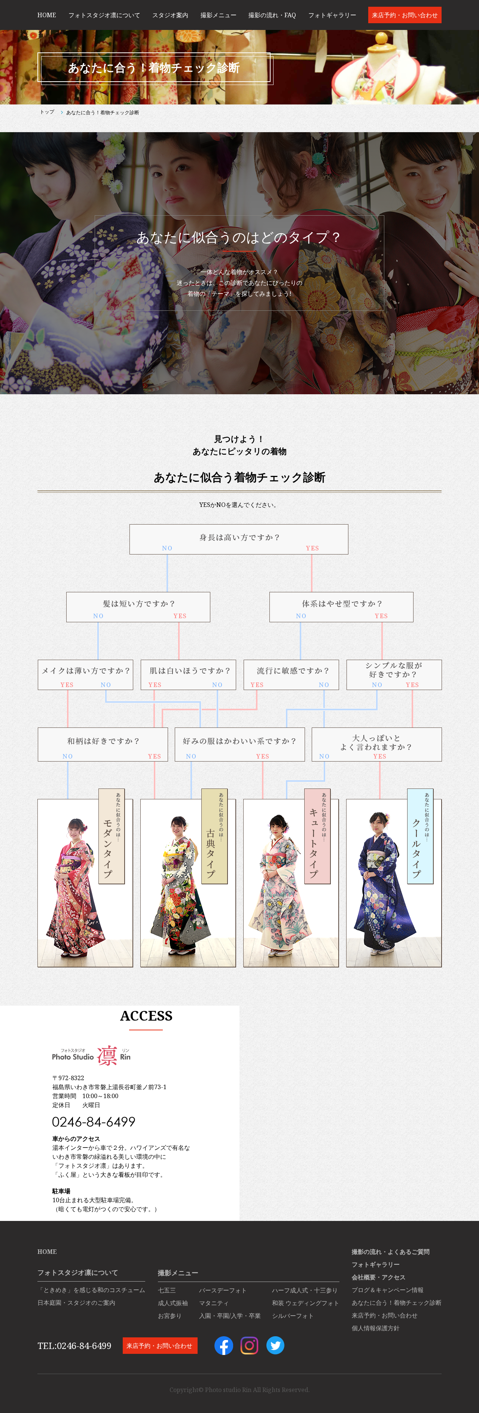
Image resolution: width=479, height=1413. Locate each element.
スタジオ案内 (170, 15)
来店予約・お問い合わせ (405, 15)
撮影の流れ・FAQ (272, 15)
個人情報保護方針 (376, 1328)
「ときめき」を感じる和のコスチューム (91, 1290)
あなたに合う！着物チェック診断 (397, 1302)
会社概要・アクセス (379, 1277)
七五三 (167, 1290)
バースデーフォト (223, 1290)
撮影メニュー (219, 15)
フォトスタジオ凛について (104, 15)
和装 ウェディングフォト (305, 1303)
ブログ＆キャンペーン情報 (388, 1290)
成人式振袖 (173, 1303)
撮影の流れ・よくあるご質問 (391, 1252)
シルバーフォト (293, 1316)
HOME (46, 15)
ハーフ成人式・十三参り (305, 1290)
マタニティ (214, 1303)
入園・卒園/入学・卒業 (230, 1316)
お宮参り (170, 1316)
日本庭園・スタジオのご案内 (76, 1302)
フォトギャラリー (332, 15)
